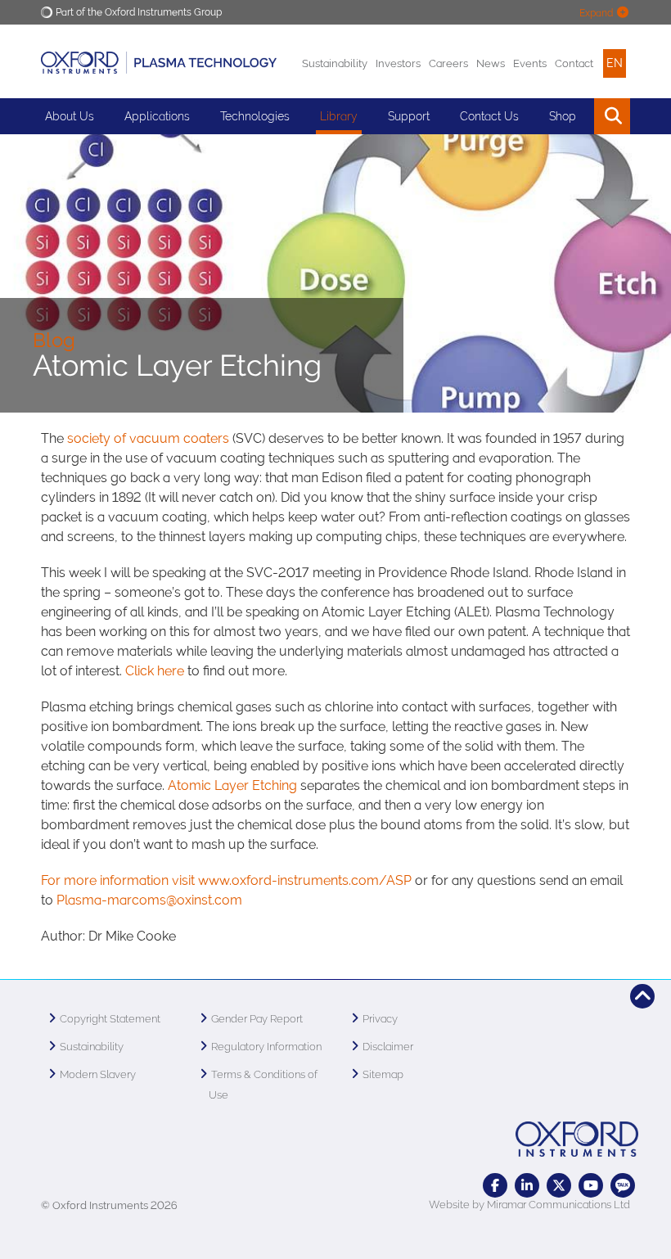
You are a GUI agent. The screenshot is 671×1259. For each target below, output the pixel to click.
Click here (154, 671)
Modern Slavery (98, 1074)
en (614, 63)
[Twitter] (559, 1185)
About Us (69, 116)
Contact (574, 63)
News (490, 63)
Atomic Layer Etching (232, 785)
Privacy (380, 1019)
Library (339, 116)
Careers (448, 63)
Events (530, 63)
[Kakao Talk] (622, 1185)
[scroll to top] (642, 996)
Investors (398, 63)
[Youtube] (591, 1185)
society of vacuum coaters (148, 438)
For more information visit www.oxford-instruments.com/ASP (226, 880)
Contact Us (489, 116)
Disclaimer (388, 1046)
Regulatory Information (266, 1046)
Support (409, 116)
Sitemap (383, 1074)
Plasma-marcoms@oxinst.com (149, 900)
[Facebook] (495, 1185)
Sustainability (334, 63)
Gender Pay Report (257, 1019)
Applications (157, 116)
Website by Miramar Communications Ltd (529, 1204)
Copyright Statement (110, 1019)
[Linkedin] (527, 1185)
